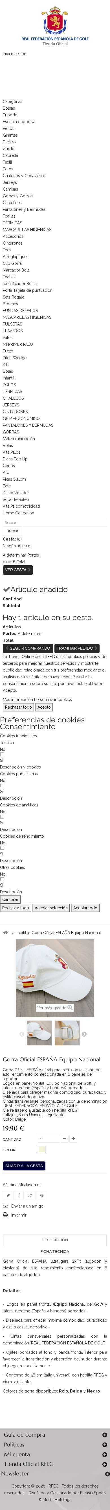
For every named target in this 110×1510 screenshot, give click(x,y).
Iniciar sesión (14, 53)
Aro (6, 472)
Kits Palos (11, 452)
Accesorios (13, 236)
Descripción (55, 1240)
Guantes (10, 135)
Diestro (9, 142)
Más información (18, 699)
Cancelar (10, 899)
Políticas (14, 1444)
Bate (7, 486)
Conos (9, 466)
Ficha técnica (54, 1252)
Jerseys (10, 182)
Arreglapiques (15, 256)
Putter (8, 351)
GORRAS (11, 432)
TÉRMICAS (12, 223)
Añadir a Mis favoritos (22, 1185)
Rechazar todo (18, 707)
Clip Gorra (12, 263)
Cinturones (13, 243)
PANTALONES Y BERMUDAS (28, 425)
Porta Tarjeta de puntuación (27, 290)
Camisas (10, 189)
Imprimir (19, 1215)
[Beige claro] (42, 1149)
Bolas (8, 371)
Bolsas (9, 108)
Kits (6, 364)
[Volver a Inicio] (5, 932)
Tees (7, 250)
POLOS (9, 385)
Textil (7, 162)
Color (9, 1150)
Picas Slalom (14, 479)
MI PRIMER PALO (18, 344)
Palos (8, 337)
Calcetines (12, 202)
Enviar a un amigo (27, 1206)
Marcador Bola (16, 270)
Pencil (8, 128)
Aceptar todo (85, 908)
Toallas (9, 216)
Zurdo (8, 148)
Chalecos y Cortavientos (25, 175)
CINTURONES (15, 412)
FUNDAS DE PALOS (20, 310)
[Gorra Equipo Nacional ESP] (39, 1033)
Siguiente (84, 1034)
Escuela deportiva (19, 121)
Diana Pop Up (15, 459)
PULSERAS (12, 324)
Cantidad (12, 1139)
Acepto (44, 707)
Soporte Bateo (16, 499)
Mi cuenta (17, 1454)
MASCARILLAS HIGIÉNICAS (27, 229)
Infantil (8, 378)
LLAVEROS (13, 331)
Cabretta (10, 155)
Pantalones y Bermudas (24, 209)
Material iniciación (19, 439)
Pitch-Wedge (15, 358)
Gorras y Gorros (18, 196)
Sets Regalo (14, 297)
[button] (20, 767)
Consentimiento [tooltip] (28, 726)
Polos (8, 169)
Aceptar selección (51, 908)
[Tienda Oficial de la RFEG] (55, 25)
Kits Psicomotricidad (21, 506)
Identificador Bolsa (20, 283)
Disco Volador (16, 492)
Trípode (10, 115)
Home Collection (18, 513)
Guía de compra (24, 1434)
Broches (10, 304)
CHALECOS (13, 398)
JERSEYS (11, 405)
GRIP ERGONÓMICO (21, 418)
